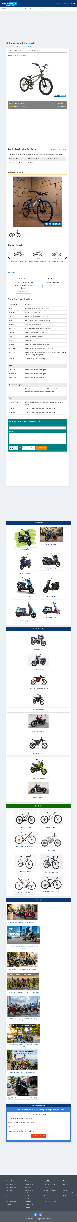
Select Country (61, 4)
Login (72, 4)
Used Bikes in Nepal (30, 1196)
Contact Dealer (23, 292)
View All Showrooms (51, 286)
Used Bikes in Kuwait (50, 1202)
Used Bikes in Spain (49, 1199)
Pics (15, 50)
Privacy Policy (70, 1193)
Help (64, 1187)
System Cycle (23, 279)
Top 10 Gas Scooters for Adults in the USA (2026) (22, 1098)
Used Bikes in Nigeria (50, 1190)
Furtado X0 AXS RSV (56, 261)
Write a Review (62, 107)
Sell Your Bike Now (38, 1136)
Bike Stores (33, 9)
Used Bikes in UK (11, 1187)
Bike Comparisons (44, 9)
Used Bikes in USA (11, 1184)
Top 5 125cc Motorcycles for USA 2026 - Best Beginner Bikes (23, 1020)
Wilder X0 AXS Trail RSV (37, 261)
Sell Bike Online (6, 9)
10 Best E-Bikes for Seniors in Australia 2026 (22, 1072)
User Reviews (36, 50)
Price (11, 50)
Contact (65, 1190)
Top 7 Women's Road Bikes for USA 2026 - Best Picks (23, 992)
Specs (28, 50)
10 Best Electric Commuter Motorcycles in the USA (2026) (23, 947)
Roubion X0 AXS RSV (18, 261)
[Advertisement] (38, 26)
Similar (21, 50)
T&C (64, 1193)
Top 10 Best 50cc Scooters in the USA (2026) (22, 969)
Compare (60, 103)
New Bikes (25, 9)
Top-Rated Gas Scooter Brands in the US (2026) (22, 922)
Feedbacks (66, 1196)
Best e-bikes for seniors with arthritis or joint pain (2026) (23, 1045)
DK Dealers (12, 272)
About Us (65, 1184)
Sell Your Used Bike (38, 1105)
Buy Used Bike (16, 9)
